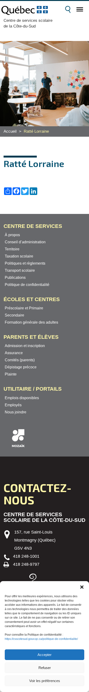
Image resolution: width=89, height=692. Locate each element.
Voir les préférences (44, 681)
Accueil (10, 131)
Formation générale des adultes (31, 322)
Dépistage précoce (21, 367)
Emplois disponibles (22, 398)
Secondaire (14, 315)
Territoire (12, 249)
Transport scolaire (20, 270)
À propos (12, 235)
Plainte (11, 374)
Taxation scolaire (19, 256)
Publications (15, 278)
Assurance (14, 353)
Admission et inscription (25, 346)
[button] (82, 587)
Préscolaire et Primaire (24, 308)
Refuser (44, 668)
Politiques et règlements (25, 263)
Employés (13, 405)
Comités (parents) (20, 360)
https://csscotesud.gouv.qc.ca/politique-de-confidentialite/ (41, 639)
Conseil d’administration (25, 242)
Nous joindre (15, 412)
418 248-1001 (26, 556)
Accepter (44, 655)
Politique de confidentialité (27, 285)
